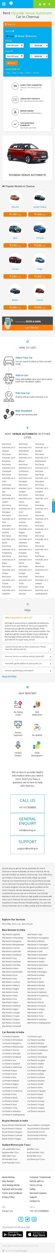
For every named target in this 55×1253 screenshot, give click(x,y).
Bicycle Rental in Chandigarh (39, 1125)
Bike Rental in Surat (35, 1012)
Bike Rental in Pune (9, 999)
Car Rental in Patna (35, 1087)
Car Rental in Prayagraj (37, 1091)
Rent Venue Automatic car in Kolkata (41, 508)
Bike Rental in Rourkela (37, 1006)
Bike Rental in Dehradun (11, 951)
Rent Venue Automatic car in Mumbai (8, 529)
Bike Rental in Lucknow (11, 982)
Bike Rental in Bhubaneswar (13, 944)
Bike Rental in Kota (9, 978)
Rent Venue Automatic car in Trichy (25, 580)
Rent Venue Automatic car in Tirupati (8, 580)
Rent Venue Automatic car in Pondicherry (8, 549)
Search (12, 63)
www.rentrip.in (21, 623)
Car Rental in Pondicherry (12, 1091)
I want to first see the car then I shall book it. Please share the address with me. (25, 648)
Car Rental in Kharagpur (37, 1070)
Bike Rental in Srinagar (11, 1012)
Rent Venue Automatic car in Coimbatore (25, 467)
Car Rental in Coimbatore (38, 1050)
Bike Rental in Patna (10, 995)
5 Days (20, 73)
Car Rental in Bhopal (36, 1043)
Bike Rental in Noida (10, 992)
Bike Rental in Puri (35, 999)
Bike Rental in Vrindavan (11, 1026)
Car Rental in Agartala (10, 1036)
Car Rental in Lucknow (36, 1077)
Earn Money (31, 327)
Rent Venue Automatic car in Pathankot (25, 539)
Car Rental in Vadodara (11, 1111)
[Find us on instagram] (34, 1219)
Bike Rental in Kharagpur (37, 972)
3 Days (14, 73)
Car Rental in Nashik (35, 1084)
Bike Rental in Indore (10, 968)
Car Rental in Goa (9, 1060)
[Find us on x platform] (28, 1219)
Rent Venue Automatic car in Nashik (41, 529)
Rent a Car (16, 924)
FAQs (53, 507)
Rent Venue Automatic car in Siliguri (41, 559)
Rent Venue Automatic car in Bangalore (8, 457)
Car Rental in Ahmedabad (12, 1040)
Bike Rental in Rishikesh (11, 1006)
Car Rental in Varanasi (36, 1111)
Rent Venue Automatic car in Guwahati (41, 488)
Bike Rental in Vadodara (37, 1019)
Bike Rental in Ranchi (36, 1002)
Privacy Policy (8, 1197)
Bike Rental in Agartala (11, 934)
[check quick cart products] (44, 4)
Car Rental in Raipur (35, 1094)
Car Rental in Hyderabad (12, 1067)
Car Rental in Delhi (35, 1053)
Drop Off (9, 51)
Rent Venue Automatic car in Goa (8, 488)
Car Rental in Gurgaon (36, 1060)
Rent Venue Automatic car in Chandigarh (8, 467)
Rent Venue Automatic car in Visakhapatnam (41, 590)
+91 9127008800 (39, 1211)
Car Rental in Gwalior (36, 1064)
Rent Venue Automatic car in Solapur (8, 569)
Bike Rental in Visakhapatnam (39, 1023)
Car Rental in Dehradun (11, 1053)
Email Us (7, 1211)
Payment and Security (12, 1189)
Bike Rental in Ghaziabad (37, 955)
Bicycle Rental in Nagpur (11, 1139)
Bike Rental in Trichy (35, 1016)
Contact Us (35, 1201)
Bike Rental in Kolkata (36, 975)
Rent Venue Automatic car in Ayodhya (41, 447)
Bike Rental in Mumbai (36, 985)
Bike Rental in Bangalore (11, 941)
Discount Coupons (38, 1193)
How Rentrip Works (11, 1185)
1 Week (28, 73)
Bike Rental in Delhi (35, 951)
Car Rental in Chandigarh (37, 1047)
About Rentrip (8, 1177)
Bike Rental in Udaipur (11, 1019)
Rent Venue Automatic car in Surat (41, 569)
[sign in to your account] (39, 4)
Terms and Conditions (12, 1193)
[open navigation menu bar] (4, 4)
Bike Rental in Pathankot (37, 992)
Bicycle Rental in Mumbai (37, 1135)
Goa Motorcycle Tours (36, 1159)
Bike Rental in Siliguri (10, 1009)
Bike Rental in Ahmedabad (12, 938)
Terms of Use (36, 1185)
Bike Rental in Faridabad (11, 955)
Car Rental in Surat (9, 1104)
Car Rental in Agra (35, 1036)
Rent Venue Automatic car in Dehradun (41, 467)
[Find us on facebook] (21, 1219)
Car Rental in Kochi (9, 1074)
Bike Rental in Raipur (10, 1002)
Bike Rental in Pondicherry (38, 995)
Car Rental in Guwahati (11, 1064)
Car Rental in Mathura (10, 1081)
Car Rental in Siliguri (35, 1097)
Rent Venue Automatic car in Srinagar (25, 569)
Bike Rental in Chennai (11, 948)
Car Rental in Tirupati (36, 1104)
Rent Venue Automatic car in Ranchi (25, 559)
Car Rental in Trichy (9, 1108)
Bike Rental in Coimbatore (38, 948)
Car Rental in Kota (9, 1077)
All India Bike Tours (9, 1159)
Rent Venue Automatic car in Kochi (25, 508)
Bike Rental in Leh (34, 978)
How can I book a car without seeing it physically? (24, 656)
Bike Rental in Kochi (9, 975)
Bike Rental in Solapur (36, 1009)
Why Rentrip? (8, 1181)
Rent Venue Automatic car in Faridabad (25, 478)
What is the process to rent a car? (18, 617)
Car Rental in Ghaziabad (37, 1057)
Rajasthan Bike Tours (10, 1152)
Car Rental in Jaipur (9, 1070)
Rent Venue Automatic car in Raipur (8, 559)
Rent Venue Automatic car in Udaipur (41, 580)
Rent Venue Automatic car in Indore (25, 498)
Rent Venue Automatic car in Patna (41, 539)
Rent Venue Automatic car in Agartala (8, 447)
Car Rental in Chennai (10, 1050)
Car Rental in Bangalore (11, 1043)
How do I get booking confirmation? (19, 670)
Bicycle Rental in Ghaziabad (38, 1128)
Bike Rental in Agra (35, 934)
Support (33, 1197)
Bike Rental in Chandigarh (38, 944)
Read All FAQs (9, 676)
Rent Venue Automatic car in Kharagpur (8, 508)
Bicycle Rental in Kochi (36, 1132)
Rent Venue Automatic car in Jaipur (41, 498)
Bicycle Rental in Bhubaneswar (14, 1125)
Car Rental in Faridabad (11, 1057)
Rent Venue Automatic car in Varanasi (25, 590)
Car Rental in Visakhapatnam (13, 1114)
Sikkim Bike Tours (9, 1156)
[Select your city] (50, 4)
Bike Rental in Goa (9, 958)
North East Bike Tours (35, 1152)
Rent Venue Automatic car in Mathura (41, 518)
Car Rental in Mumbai (36, 1081)
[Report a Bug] (3, 1250)
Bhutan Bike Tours (34, 1156)
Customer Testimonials (40, 1177)
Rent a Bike (6, 924)
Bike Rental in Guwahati (11, 961)
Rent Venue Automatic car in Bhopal (25, 457)
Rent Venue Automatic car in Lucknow (25, 518)
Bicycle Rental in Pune (36, 1139)
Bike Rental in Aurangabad (38, 938)
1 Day (8, 73)
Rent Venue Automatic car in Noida (8, 539)
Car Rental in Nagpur (10, 1084)
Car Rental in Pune (9, 1094)
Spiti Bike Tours (33, 1149)
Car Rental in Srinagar (36, 1101)
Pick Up (9, 40)
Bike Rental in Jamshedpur (12, 972)
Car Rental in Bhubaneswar (13, 1047)
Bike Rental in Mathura (11, 985)
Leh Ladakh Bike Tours (11, 1149)
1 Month (36, 73)
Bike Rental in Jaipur (35, 968)
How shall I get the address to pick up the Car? (23, 663)
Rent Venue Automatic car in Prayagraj (25, 549)
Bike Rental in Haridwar (11, 965)
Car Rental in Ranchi (10, 1097)
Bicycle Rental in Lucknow (12, 1135)
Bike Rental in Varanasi (11, 1023)
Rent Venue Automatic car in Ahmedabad (25, 447)
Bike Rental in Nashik (36, 989)
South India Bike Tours (11, 1163)
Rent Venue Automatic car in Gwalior (8, 498)
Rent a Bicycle (27, 924)
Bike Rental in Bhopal (36, 941)
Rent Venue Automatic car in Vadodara (8, 590)
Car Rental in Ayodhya (36, 1040)
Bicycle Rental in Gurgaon (12, 1132)
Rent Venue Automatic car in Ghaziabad (41, 478)
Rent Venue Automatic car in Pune (41, 549)
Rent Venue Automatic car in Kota (8, 518)
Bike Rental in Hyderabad (38, 965)
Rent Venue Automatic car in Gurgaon (25, 488)
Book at (9, 31)
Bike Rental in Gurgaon (37, 958)
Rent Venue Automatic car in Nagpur (25, 529)
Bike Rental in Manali (36, 982)
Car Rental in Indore (35, 1067)
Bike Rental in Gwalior (36, 961)
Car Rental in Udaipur (36, 1108)
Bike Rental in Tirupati (10, 1016)
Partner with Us (37, 1181)
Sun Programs (21, 1250)
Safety (32, 1189)
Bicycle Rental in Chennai (12, 1128)
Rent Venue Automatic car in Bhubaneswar (41, 457)
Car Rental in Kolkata (36, 1074)
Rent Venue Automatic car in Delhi (8, 478)
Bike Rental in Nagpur (10, 989)
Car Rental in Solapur (10, 1101)
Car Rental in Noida (9, 1087)
